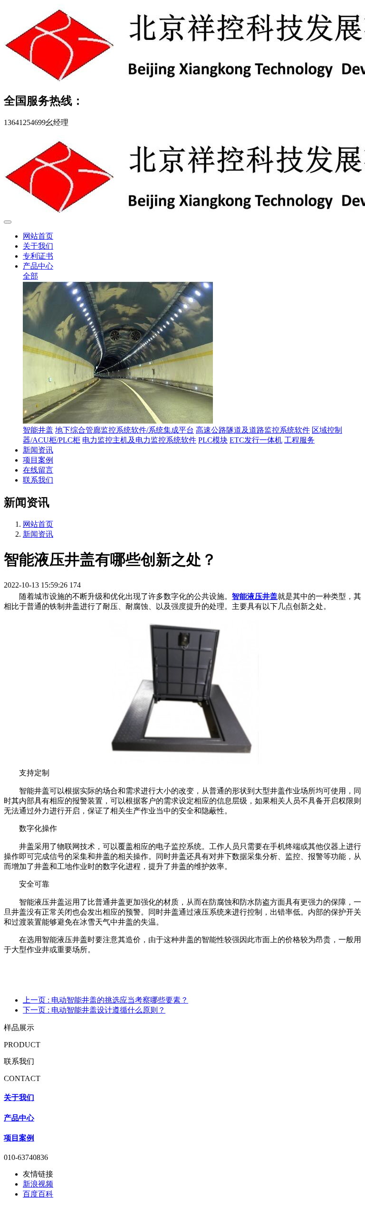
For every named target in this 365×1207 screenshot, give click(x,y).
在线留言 (38, 470)
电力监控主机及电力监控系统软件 (139, 440)
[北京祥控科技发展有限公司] (182, 44)
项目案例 (38, 460)
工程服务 (299, 440)
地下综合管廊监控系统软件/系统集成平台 (124, 430)
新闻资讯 (38, 450)
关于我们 (38, 246)
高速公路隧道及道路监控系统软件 (253, 430)
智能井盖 (38, 430)
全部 (30, 276)
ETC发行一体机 (256, 440)
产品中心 (38, 266)
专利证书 (38, 256)
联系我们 (38, 480)
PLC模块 (213, 440)
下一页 (94, 1010)
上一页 (105, 1000)
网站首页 (38, 236)
